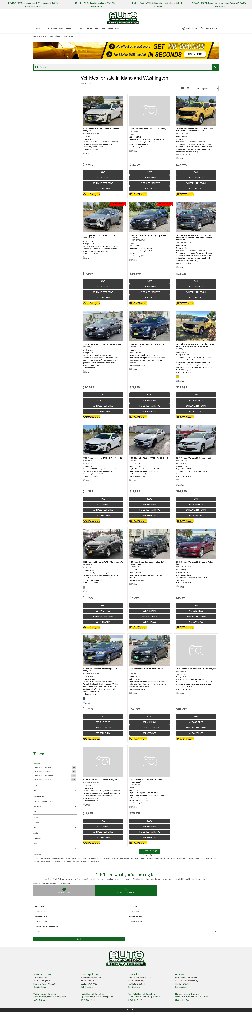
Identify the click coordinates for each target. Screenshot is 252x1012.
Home (38, 28)
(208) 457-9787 (135, 1000)
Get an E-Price (103, 178)
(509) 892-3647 (40, 1000)
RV (81, 28)
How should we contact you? (47, 927)
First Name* (40, 906)
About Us (100, 28)
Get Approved (103, 189)
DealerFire (106, 1010)
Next (79, 939)
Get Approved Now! (53, 28)
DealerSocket (121, 1010)
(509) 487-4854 (88, 1000)
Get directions (39, 987)
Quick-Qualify (115, 28)
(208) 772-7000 (182, 1000)
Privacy (177, 1010)
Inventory (71, 28)
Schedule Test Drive (103, 183)
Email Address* (41, 917)
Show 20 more (149, 851)
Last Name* (133, 906)
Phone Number (135, 917)
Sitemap (184, 1010)
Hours (63, 997)
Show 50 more (149, 855)
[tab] (64, 890)
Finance (88, 28)
